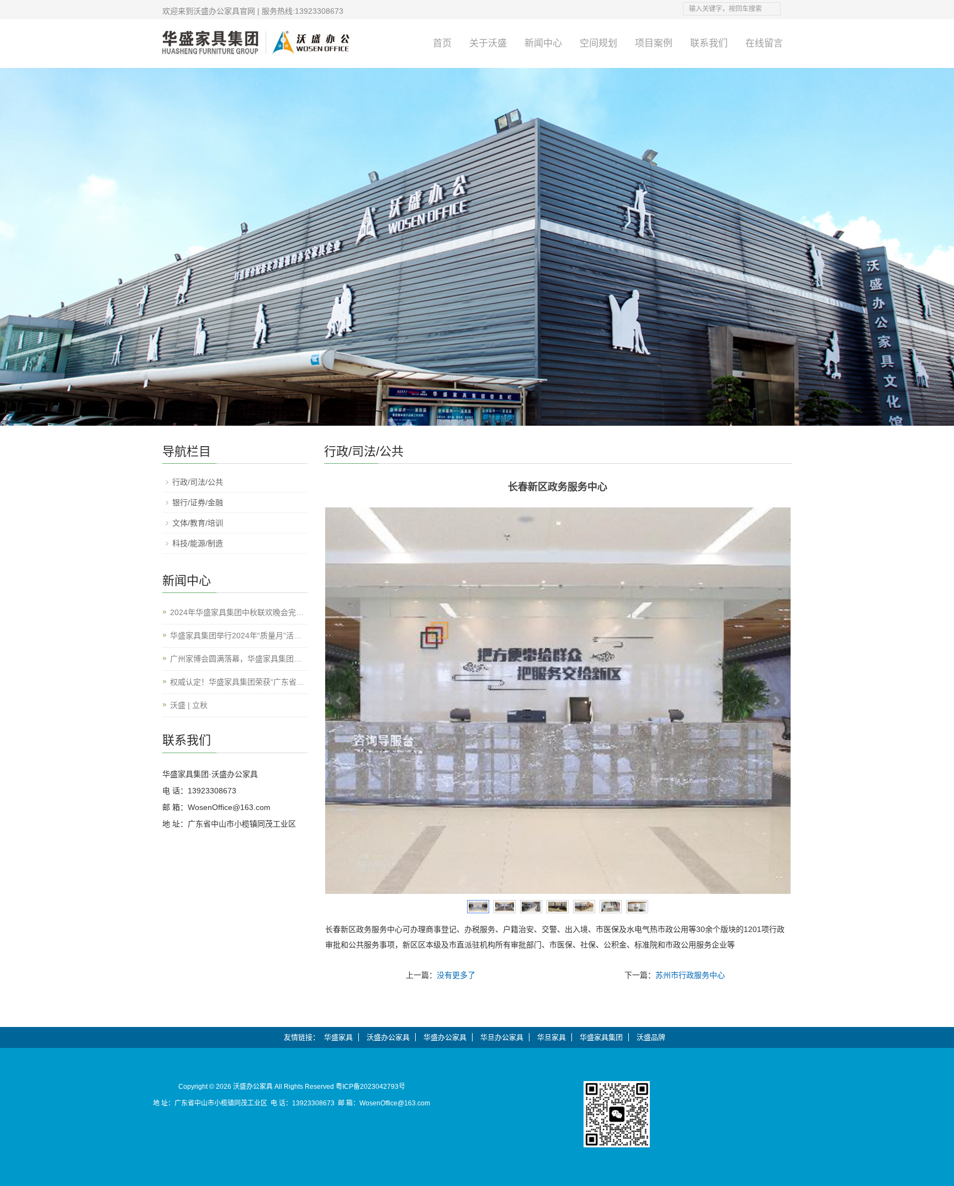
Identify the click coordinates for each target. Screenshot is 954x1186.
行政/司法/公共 (197, 482)
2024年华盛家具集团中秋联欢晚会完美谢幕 (237, 613)
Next (776, 701)
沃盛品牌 (651, 1037)
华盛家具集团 (601, 1037)
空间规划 (598, 43)
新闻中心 (543, 43)
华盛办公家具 (445, 1037)
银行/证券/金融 (197, 502)
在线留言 (764, 43)
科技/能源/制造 (197, 543)
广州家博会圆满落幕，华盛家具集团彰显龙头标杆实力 (235, 659)
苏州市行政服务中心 (690, 975)
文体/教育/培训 (197, 522)
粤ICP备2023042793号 (370, 1086)
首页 (442, 43)
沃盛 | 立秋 (189, 705)
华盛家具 (338, 1037)
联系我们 (709, 43)
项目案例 (653, 43)
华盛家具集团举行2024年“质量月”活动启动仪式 (235, 636)
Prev (339, 701)
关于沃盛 (488, 43)
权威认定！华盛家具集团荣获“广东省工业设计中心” (237, 682)
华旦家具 (551, 1037)
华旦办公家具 (501, 1037)
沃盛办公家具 (388, 1037)
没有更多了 (456, 975)
